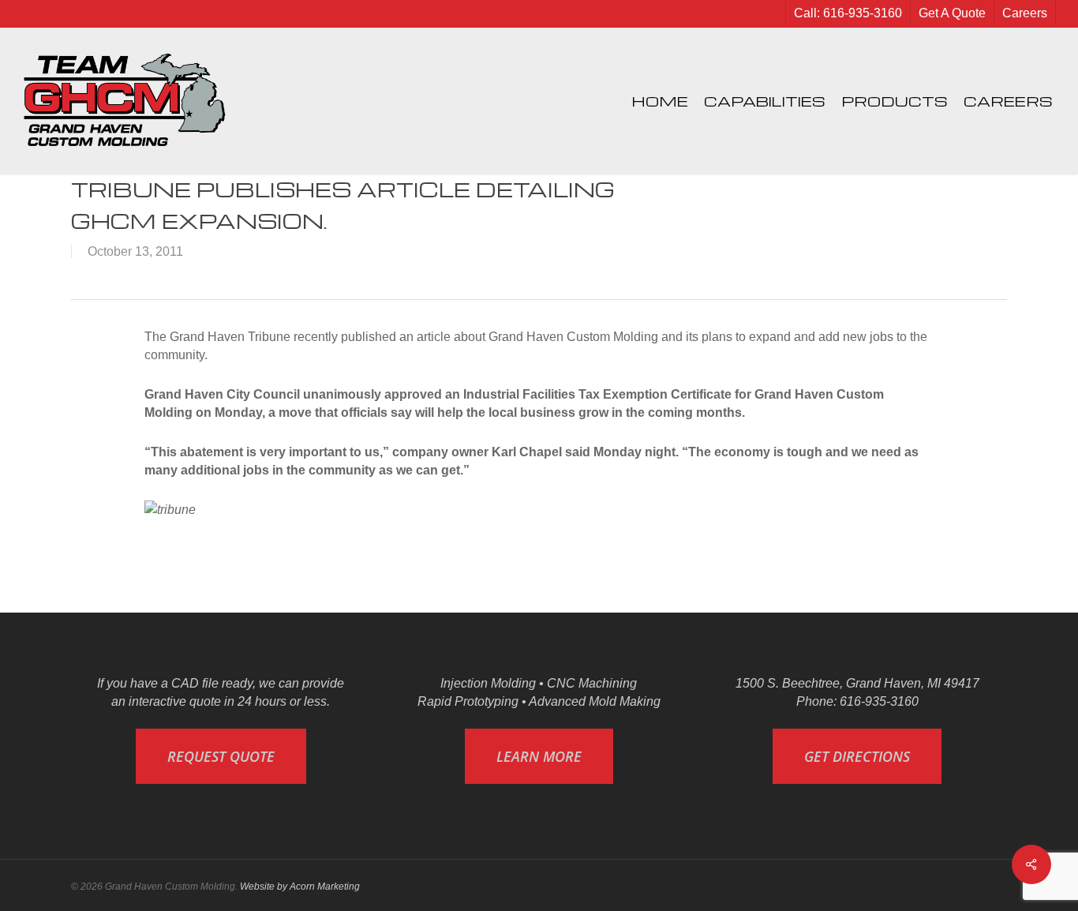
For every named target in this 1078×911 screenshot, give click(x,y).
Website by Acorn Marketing (300, 886)
